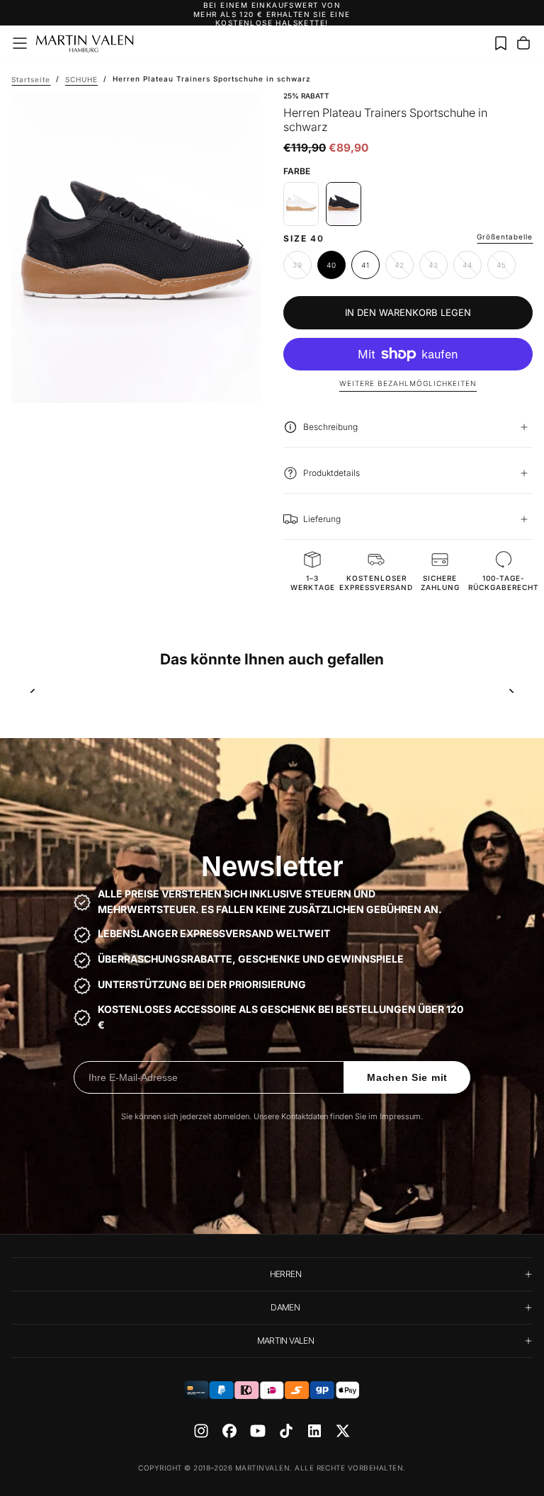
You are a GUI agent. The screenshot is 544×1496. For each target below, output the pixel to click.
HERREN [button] (285, 1274)
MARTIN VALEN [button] (285, 1340)
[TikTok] (286, 1430)
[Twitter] (342, 1430)
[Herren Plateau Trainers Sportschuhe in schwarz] (343, 204)
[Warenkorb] (523, 43)
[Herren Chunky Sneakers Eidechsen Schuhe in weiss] (301, 204)
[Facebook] (229, 1430)
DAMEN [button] (285, 1307)
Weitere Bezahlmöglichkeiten (408, 383)
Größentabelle (505, 236)
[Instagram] (201, 1430)
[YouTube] (257, 1430)
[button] (19, 43)
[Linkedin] (314, 1430)
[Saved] (500, 43)
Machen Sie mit (407, 1077)
